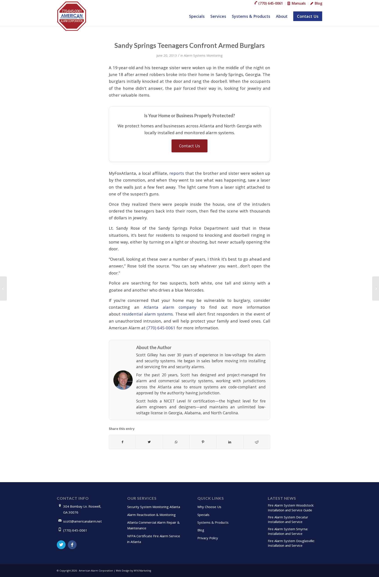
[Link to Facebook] (72, 544)
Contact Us (189, 145)
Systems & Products (213, 522)
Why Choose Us (209, 507)
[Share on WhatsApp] (176, 442)
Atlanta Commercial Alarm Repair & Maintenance (153, 525)
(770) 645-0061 (161, 327)
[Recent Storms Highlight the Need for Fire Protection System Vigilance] (3, 288)
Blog (200, 530)
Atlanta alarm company (170, 307)
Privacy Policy (207, 538)
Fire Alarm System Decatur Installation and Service (288, 519)
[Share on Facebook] (122, 442)
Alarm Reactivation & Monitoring (151, 514)
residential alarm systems (147, 314)
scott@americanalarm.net (82, 521)
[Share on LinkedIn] (229, 442)
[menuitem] (268, 3)
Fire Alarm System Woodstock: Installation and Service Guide (291, 507)
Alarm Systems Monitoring (203, 55)
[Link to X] (61, 544)
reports (176, 173)
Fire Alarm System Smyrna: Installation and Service (288, 531)
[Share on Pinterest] (203, 442)
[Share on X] (149, 442)
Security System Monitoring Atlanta (153, 507)
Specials (203, 514)
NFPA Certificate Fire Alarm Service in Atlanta (153, 539)
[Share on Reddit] (256, 442)
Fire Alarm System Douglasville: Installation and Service (291, 543)
